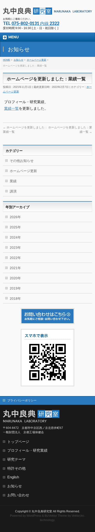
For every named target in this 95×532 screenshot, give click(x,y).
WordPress (34, 515)
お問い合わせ (18, 495)
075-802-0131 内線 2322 (35, 23)
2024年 (15, 237)
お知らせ (14, 486)
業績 (13, 181)
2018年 (15, 298)
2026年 (15, 217)
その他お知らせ (22, 161)
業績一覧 (11, 108)
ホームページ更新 (23, 171)
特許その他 (16, 468)
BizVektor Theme (56, 515)
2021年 (15, 268)
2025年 (15, 227)
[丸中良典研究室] (47, 9)
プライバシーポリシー (22, 400)
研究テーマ (16, 459)
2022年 (15, 258)
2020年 (15, 278)
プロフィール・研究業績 (27, 450)
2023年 (15, 247)
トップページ (18, 442)
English (13, 477)
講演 (13, 191)
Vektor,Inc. (78, 515)
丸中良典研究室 (42, 511)
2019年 (15, 288)
